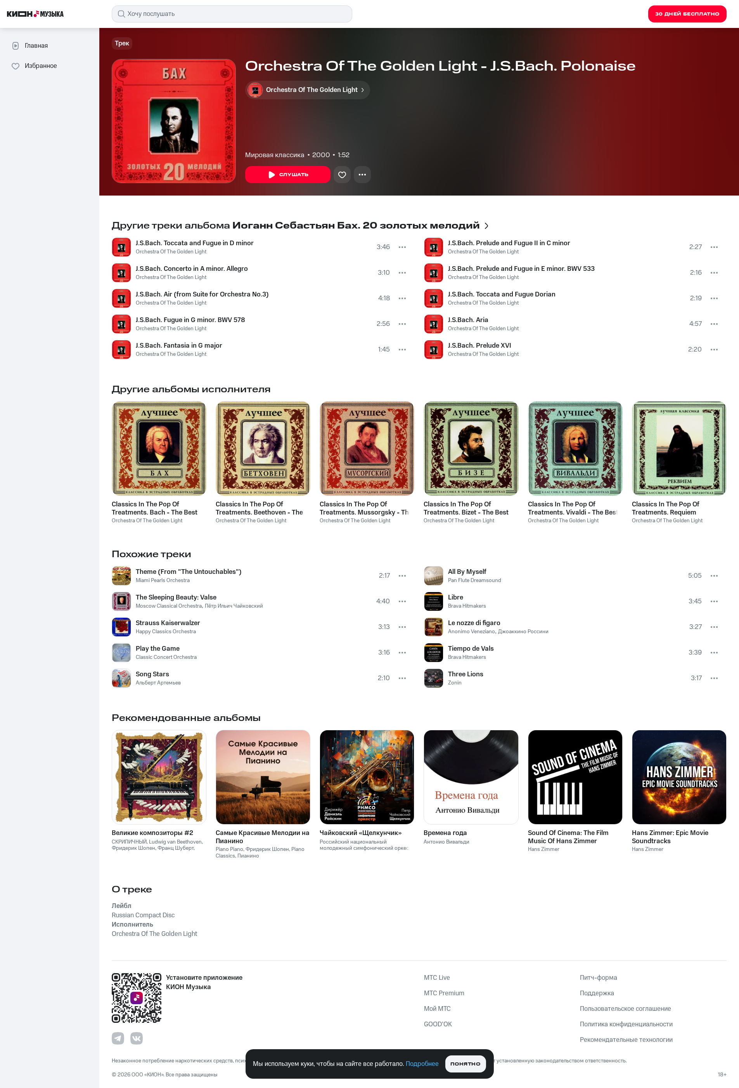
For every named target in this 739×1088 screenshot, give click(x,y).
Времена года (445, 833)
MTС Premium (444, 993)
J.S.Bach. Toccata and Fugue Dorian (502, 294)
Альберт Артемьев (158, 683)
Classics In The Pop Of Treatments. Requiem (665, 508)
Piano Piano (229, 849)
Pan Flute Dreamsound (474, 580)
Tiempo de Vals (471, 648)
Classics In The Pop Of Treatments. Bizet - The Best (466, 508)
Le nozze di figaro (474, 623)
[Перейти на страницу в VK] (136, 1038)
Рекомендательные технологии (626, 1040)
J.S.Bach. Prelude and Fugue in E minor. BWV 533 (521, 269)
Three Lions (465, 674)
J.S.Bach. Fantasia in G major (179, 345)
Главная (36, 45)
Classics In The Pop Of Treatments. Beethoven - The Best (259, 508)
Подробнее (422, 1064)
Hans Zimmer (543, 849)
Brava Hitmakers (467, 606)
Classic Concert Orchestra (166, 657)
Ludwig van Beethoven (175, 842)
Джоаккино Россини (523, 632)
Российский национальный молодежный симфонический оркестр (367, 845)
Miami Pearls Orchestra (163, 580)
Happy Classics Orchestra (166, 632)
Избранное (41, 66)
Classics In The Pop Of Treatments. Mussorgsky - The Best (366, 508)
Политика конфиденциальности (626, 1024)
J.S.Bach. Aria (468, 320)
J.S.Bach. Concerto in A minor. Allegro (192, 269)
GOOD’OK (438, 1024)
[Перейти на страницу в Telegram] (118, 1038)
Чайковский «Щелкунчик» (361, 833)
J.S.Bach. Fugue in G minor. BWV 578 (190, 320)
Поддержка (597, 993)
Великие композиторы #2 (152, 833)
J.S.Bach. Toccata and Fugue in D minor (195, 243)
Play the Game (158, 648)
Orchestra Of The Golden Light (171, 252)
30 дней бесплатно (687, 14)
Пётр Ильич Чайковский (234, 606)
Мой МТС (437, 1009)
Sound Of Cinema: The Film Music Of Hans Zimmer (568, 837)
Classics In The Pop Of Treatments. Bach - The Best (154, 508)
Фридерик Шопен (133, 848)
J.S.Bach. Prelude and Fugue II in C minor (509, 243)
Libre (455, 597)
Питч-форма (598, 977)
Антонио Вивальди (446, 842)
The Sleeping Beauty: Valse (176, 597)
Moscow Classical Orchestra (169, 606)
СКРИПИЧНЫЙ (129, 842)
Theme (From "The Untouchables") (189, 572)
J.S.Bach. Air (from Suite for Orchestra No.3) (202, 294)
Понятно (465, 1064)
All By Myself (467, 572)
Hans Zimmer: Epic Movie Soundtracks (670, 837)
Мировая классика (275, 155)
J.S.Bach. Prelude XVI (479, 345)
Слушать (294, 175)
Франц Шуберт (175, 848)
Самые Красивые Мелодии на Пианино (263, 837)
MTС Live (437, 977)
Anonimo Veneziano (471, 632)
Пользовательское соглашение (625, 1009)
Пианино (248, 856)
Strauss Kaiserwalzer (168, 623)
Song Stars (152, 674)
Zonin (455, 683)
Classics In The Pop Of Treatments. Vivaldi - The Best (573, 508)
